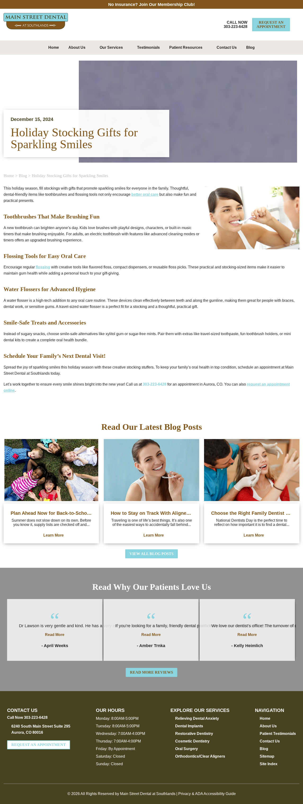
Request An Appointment (271, 24)
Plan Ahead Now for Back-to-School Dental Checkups (51, 513)
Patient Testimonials (278, 734)
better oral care (144, 194)
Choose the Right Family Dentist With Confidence (251, 513)
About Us (76, 47)
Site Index (268, 764)
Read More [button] (54, 635)
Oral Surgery (186, 749)
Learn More (53, 535)
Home (53, 47)
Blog (250, 47)
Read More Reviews (151, 672)
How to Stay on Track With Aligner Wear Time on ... (151, 513)
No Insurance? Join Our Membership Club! (151, 4)
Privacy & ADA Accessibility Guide (207, 794)
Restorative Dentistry (194, 734)
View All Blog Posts (151, 554)
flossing (43, 267)
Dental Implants (189, 726)
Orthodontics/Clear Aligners (200, 756)
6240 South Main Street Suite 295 (40, 729)
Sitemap (267, 756)
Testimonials (148, 47)
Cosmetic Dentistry (192, 741)
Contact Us (227, 47)
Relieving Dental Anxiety (197, 718)
